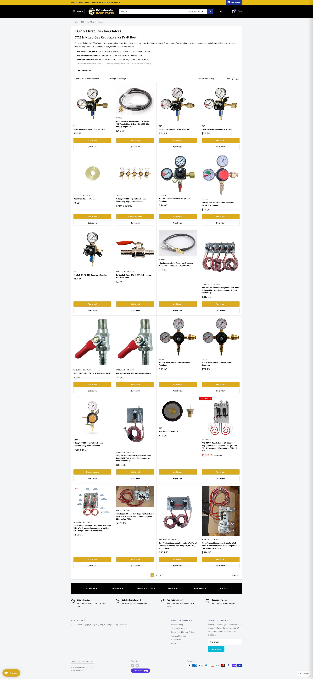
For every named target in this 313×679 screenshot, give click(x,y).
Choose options (135, 216)
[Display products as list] (237, 79)
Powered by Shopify (78, 670)
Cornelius (163, 195)
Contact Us (176, 640)
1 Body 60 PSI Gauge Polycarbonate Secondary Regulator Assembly (88, 444)
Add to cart (92, 140)
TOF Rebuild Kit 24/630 (168, 431)
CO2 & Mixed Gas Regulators (92, 22)
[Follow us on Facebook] (132, 665)
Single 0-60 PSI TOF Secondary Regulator (90, 275)
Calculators (90, 588)
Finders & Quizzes (145, 588)
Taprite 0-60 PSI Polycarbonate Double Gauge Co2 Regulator (218, 204)
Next (234, 575)
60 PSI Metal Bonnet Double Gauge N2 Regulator (217, 363)
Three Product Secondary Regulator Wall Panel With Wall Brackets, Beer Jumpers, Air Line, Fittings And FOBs (220, 545)
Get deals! (235, 2)
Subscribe (216, 649)
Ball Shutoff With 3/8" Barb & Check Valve (133, 373)
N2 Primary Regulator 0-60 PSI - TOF (174, 129)
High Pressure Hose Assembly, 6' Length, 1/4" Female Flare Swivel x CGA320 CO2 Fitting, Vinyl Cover (133, 124)
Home (76, 22)
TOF (74, 126)
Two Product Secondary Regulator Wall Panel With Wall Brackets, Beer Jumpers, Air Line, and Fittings (178, 545)
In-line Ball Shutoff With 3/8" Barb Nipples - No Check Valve (134, 276)
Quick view (92, 147)
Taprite (119, 118)
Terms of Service (178, 636)
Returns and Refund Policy (182, 632)
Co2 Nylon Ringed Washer (84, 199)
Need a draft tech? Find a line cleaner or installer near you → (95, 2)
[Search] (210, 11)
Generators (173, 588)
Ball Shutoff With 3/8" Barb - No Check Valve (91, 373)
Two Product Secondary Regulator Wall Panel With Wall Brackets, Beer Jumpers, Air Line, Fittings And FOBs (135, 516)
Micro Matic (207, 439)
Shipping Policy (178, 628)
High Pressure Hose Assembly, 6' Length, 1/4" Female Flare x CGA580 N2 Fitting (176, 264)
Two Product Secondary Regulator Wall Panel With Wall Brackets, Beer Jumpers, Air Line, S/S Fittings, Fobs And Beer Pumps (92, 528)
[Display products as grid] (233, 79)
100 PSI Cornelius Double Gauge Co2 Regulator (174, 199)
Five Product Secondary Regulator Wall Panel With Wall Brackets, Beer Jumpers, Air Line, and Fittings (220, 290)
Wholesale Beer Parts (82, 196)
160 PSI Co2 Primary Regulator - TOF (217, 129)
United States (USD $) (80, 661)
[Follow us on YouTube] (137, 665)
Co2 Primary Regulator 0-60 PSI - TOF (89, 129)
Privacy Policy (177, 624)
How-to (223, 588)
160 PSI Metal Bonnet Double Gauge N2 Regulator (175, 363)
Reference (199, 588)
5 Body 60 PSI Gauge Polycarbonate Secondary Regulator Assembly (131, 200)
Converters (116, 588)
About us (175, 643)
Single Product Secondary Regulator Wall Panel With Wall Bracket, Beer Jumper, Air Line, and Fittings (133, 458)
